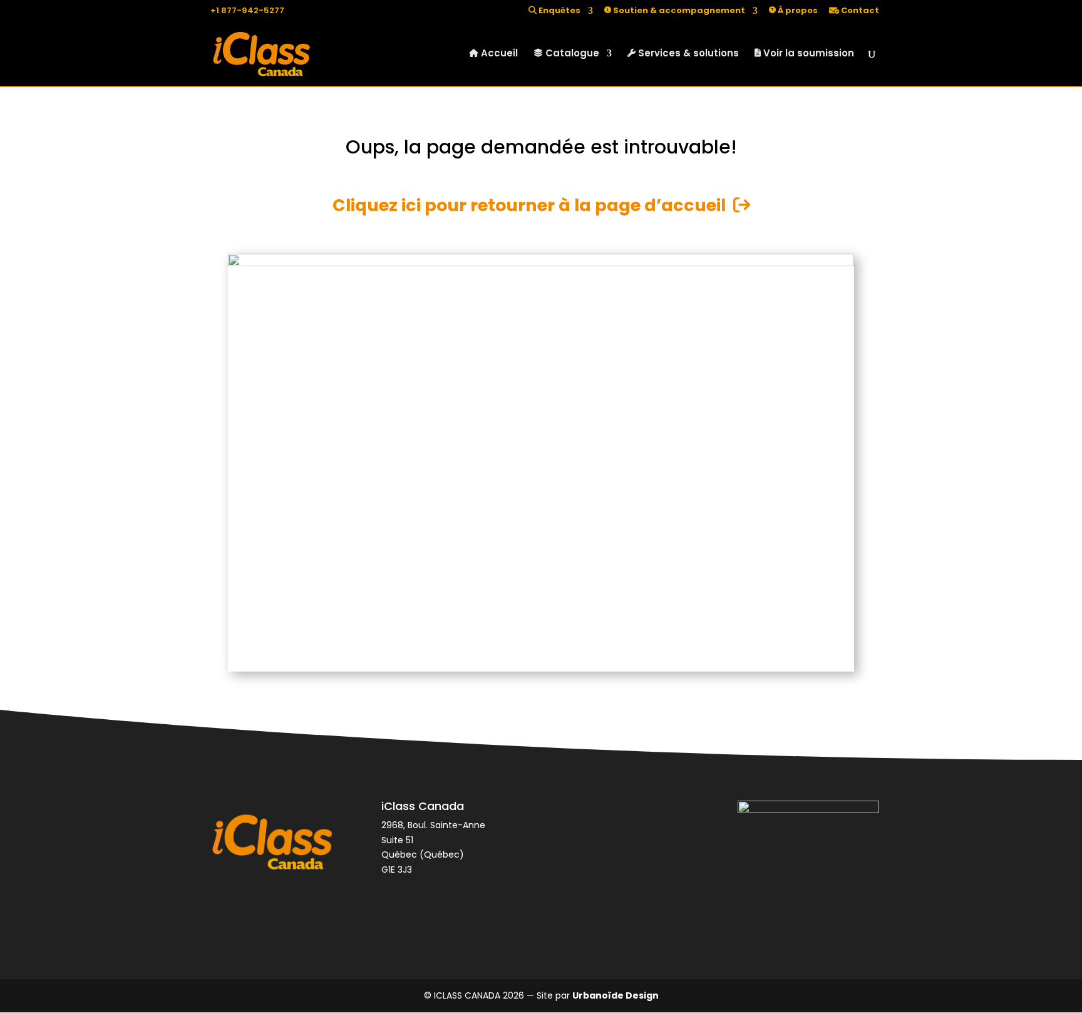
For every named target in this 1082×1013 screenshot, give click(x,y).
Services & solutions (687, 54)
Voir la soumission (807, 54)
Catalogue (571, 54)
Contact (859, 11)
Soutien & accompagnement (678, 11)
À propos (797, 11)
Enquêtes (558, 11)
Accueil (498, 54)
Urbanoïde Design (615, 995)
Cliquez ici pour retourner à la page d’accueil (532, 205)
